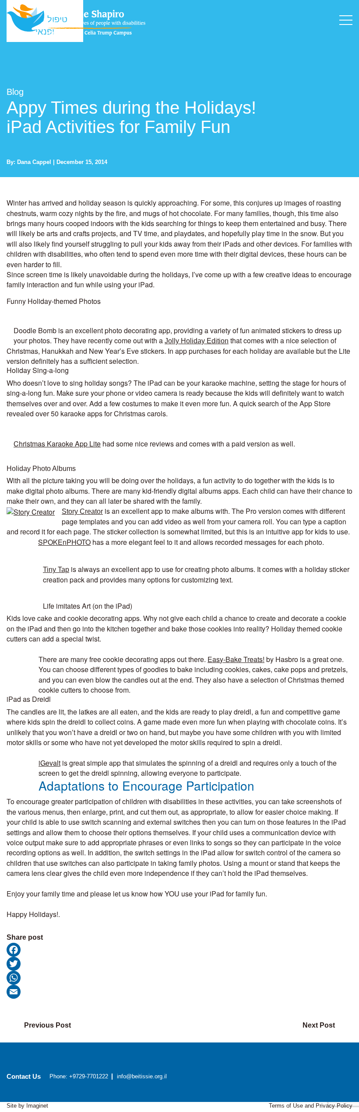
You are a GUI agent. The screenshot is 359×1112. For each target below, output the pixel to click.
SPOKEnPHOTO (64, 542)
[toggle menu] (345, 20)
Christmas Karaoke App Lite (57, 444)
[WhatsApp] (179, 978)
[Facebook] (179, 950)
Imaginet (37, 1105)
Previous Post (47, 1025)
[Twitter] (179, 964)
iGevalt (49, 763)
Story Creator (82, 511)
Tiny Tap (56, 569)
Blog (15, 92)
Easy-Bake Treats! (236, 659)
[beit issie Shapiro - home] (76, 19)
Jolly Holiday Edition (197, 341)
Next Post (319, 1025)
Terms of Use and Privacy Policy (310, 1105)
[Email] (179, 992)
